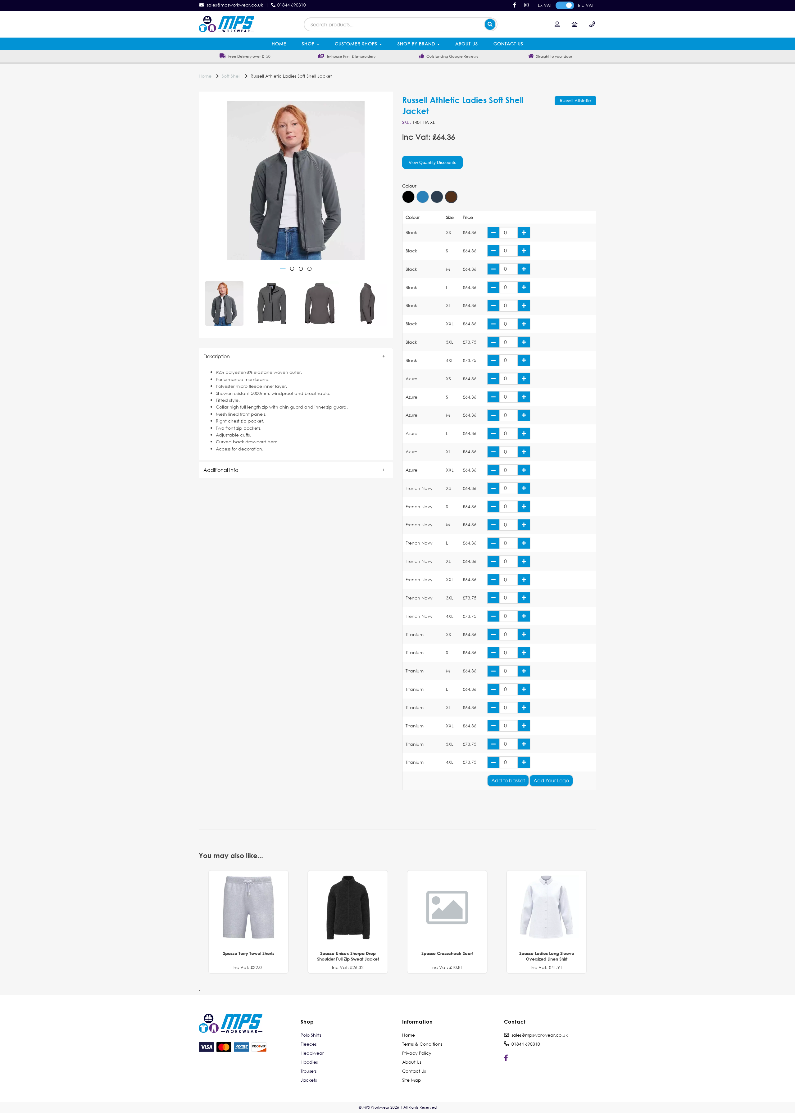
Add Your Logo (551, 780)
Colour (409, 186)
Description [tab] (216, 356)
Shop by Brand (417, 44)
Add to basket (508, 780)
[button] (296, 356)
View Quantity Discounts (432, 162)
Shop (309, 44)
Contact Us (508, 44)
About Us (466, 44)
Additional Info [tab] (220, 470)
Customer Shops (357, 44)
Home (279, 44)
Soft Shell (231, 76)
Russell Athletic (575, 100)
